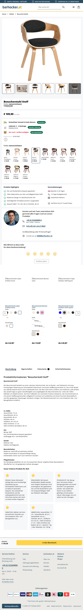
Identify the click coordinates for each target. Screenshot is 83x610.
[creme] (11, 312)
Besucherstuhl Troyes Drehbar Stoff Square (65, 307)
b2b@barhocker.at (44, 236)
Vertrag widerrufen (11, 606)
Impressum (77, 606)
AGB (48, 606)
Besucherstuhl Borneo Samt (39, 307)
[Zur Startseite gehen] (12, 7)
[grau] (15, 312)
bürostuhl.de (61, 568)
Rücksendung (27, 570)
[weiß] (19, 312)
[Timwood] (8, 106)
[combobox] (49, 7)
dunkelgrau (40, 326)
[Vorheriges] (5, 313)
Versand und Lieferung (31, 566)
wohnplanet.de (62, 564)
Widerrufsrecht (56, 606)
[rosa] (42, 312)
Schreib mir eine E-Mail (35, 226)
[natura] (7, 326)
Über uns (47, 559)
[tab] (5, 269)
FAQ (24, 559)
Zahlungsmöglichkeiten (31, 563)
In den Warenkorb (49, 543)
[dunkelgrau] (73, 312)
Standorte (47, 570)
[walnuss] (38, 334)
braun (38, 321)
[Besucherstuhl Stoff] (41, 50)
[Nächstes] (78, 313)
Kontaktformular (8, 582)
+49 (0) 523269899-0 (34, 220)
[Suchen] (63, 7)
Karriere (46, 563)
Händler (46, 566)
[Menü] (73, 7)
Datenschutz (67, 606)
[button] (5, 139)
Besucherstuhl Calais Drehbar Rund (12, 307)
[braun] (64, 312)
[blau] (60, 312)
